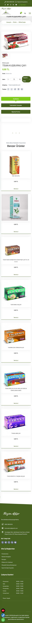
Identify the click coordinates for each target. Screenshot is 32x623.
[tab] (5, 55)
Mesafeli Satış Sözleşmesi (9, 565)
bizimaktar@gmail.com (11, 528)
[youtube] (16, 5)
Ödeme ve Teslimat (7, 562)
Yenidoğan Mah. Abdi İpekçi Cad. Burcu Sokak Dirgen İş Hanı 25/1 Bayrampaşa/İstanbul (17, 533)
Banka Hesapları (6, 556)
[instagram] (10, 5)
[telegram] (8, 5)
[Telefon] (3, 615)
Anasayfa (8, 22)
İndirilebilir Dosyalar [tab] (16, 105)
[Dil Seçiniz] (3, 610)
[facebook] (5, 5)
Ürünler (15, 22)
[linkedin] (13, 5)
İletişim (4, 559)
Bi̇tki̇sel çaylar (22, 22)
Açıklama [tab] (16, 99)
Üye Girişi (22, 4)
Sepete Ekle (25, 79)
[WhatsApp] (3, 620)
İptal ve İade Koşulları (8, 568)
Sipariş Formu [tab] (16, 112)
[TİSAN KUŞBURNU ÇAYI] (16, 50)
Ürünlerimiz (5, 554)
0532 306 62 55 (10, 1)
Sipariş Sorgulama (22, 1)
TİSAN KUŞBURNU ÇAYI (14, 85)
